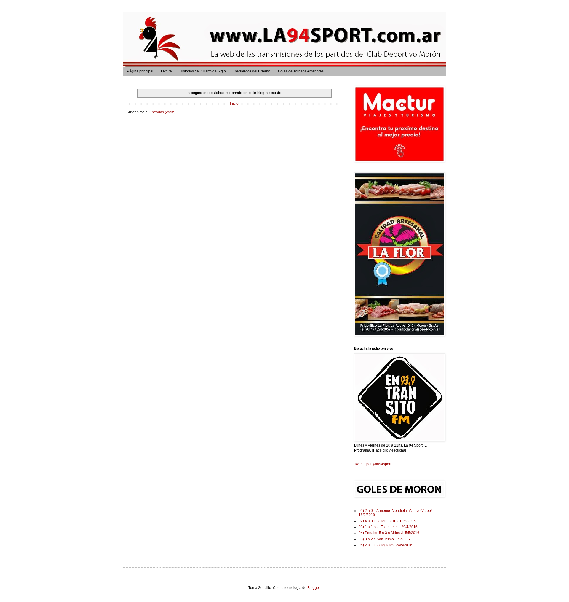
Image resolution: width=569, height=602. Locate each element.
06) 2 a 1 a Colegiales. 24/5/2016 (385, 545)
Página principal (140, 71)
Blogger (313, 588)
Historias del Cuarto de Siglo (203, 71)
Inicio (234, 103)
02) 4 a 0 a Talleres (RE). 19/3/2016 (387, 521)
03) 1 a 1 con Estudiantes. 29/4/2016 (388, 527)
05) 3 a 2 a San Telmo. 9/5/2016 (384, 539)
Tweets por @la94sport (372, 464)
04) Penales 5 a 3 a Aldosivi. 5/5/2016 (389, 533)
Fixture (166, 71)
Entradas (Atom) (162, 112)
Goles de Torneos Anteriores (301, 71)
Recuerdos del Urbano (252, 71)
